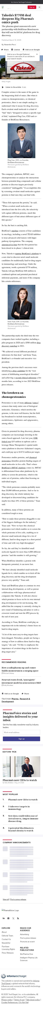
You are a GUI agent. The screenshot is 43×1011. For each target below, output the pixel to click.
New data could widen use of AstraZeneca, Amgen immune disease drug (23, 818)
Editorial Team (7, 935)
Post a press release (18, 899)
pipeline (15, 230)
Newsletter (6, 943)
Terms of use (19, 1000)
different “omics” (31, 402)
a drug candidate (18, 370)
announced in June (9, 244)
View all (6, 899)
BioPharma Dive (26, 954)
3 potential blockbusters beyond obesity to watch (21, 829)
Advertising (24, 934)
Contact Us (6, 939)
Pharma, (15, 699)
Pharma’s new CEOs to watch (20, 780)
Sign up (32, 7)
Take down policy (33, 1000)
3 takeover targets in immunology (19, 807)
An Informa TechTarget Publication (21, 2)
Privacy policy (6, 1000)
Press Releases (8, 953)
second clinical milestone (25, 377)
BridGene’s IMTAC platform (14, 467)
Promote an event (27, 941)
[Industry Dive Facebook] (8, 918)
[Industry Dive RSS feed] (18, 918)
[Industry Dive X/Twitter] (13, 918)
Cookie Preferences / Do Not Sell (14, 1002)
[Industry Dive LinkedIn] (3, 918)
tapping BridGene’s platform (27, 253)
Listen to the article (16, 87)
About (4, 932)
